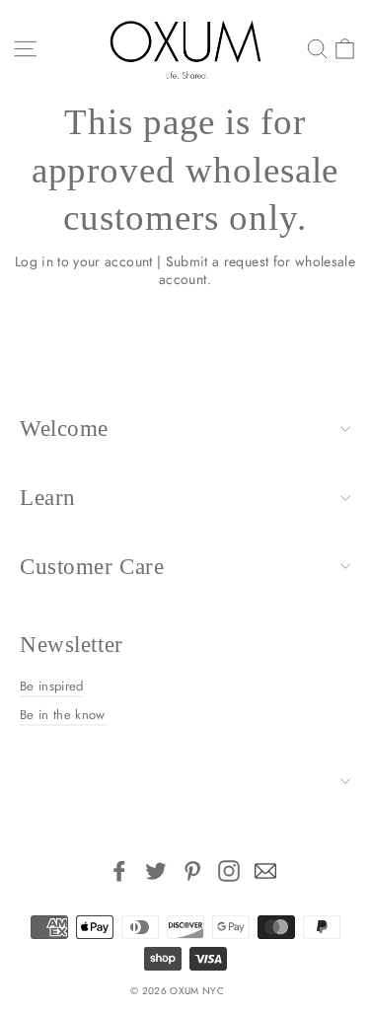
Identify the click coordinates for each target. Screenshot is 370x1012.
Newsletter (71, 644)
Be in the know (63, 714)
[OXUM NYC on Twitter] (156, 871)
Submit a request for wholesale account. (257, 270)
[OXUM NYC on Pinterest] (192, 871)
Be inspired (52, 686)
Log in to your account (84, 261)
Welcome (64, 428)
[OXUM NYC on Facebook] (119, 871)
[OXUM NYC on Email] (265, 871)
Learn (48, 497)
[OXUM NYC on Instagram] (229, 871)
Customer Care (92, 566)
